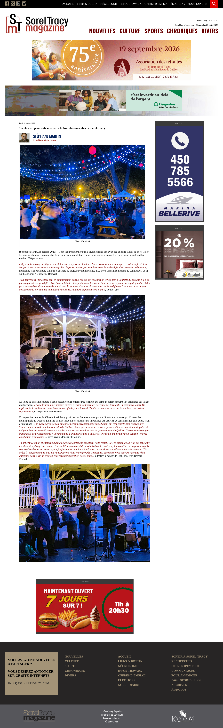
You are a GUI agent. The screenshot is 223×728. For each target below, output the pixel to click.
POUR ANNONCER (184, 675)
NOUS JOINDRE (197, 4)
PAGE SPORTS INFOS (186, 680)
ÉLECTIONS (177, 4)
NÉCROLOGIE (109, 4)
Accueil (68, 4)
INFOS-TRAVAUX (131, 4)
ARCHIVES (179, 685)
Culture (130, 30)
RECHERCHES (181, 661)
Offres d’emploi (155, 4)
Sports (153, 30)
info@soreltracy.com (28, 683)
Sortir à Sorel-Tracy (189, 656)
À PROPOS (178, 689)
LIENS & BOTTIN (87, 4)
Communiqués (183, 670)
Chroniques (182, 30)
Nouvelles (102, 30)
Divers (209, 30)
